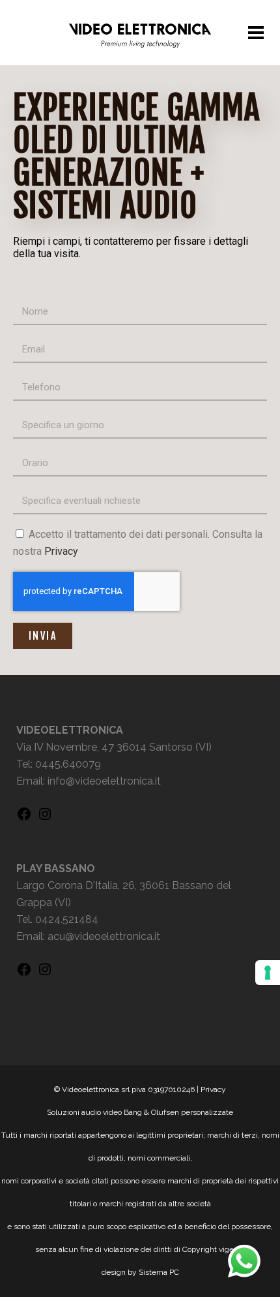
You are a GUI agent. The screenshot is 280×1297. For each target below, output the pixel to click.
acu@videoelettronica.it (104, 936)
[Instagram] (45, 818)
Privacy (61, 551)
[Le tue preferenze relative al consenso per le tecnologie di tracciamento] (267, 972)
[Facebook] (24, 818)
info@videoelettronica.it (104, 781)
